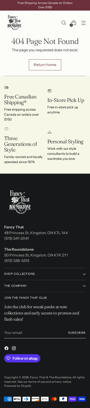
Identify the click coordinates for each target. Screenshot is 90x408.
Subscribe (77, 332)
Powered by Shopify (17, 386)
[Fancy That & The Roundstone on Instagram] (14, 349)
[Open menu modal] (83, 23)
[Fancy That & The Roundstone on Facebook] (7, 349)
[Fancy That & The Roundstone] (14, 22)
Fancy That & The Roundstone (50, 377)
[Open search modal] (63, 23)
